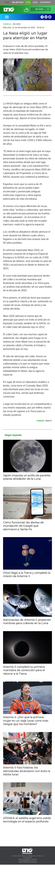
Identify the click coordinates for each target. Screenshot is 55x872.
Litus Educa (45, 2)
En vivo (39, 9)
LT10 (28, 2)
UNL (7, 2)
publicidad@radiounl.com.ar (27, 860)
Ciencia (7, 24)
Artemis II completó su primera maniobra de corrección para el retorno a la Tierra (24, 670)
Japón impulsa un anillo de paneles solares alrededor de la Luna (26, 477)
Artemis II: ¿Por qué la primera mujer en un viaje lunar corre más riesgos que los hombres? (25, 721)
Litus (35, 2)
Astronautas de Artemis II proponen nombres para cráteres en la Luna (27, 621)
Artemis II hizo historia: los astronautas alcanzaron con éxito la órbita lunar (26, 771)
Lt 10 (9, 9)
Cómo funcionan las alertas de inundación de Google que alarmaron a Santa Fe (23, 526)
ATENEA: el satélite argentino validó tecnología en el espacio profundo (27, 819)
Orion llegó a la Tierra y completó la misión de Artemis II (26, 574)
